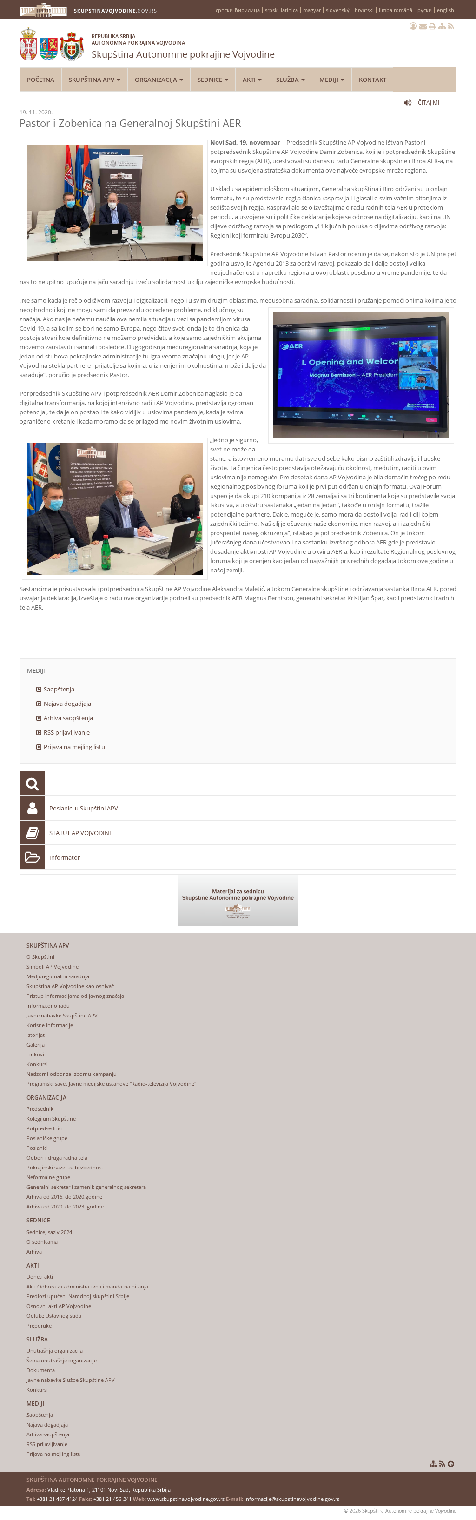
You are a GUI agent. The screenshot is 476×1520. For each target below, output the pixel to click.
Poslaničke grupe (46, 1138)
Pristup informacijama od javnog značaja (75, 995)
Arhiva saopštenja (68, 718)
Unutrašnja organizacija (54, 1350)
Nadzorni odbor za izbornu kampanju (71, 1073)
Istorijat (35, 1034)
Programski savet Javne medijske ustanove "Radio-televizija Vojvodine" (111, 1083)
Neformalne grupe (48, 1177)
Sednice (211, 79)
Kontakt (372, 79)
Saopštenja (59, 689)
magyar (312, 10)
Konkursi (37, 1064)
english (445, 10)
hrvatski (364, 10)
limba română (395, 10)
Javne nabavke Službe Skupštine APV (70, 1379)
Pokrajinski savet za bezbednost (64, 1167)
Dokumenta (40, 1370)
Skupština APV (92, 79)
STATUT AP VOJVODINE (80, 833)
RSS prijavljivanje (67, 732)
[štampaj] (432, 26)
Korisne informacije (49, 1025)
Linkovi (35, 1054)
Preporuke (39, 1325)
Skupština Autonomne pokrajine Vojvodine (183, 46)
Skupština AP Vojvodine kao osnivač (70, 985)
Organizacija (156, 79)
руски (424, 10)
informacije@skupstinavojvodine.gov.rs (292, 1498)
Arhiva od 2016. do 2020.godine (64, 1196)
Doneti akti (39, 1276)
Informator (64, 857)
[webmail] (423, 26)
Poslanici (37, 1147)
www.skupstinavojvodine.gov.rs (186, 1498)
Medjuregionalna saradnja (57, 976)
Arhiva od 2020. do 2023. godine (65, 1206)
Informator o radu (48, 1005)
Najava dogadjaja (67, 703)
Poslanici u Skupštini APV (83, 808)
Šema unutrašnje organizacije (61, 1360)
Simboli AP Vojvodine (52, 966)
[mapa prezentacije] (442, 26)
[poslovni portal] (413, 26)
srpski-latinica (281, 10)
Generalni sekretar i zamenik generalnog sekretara (86, 1186)
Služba (288, 79)
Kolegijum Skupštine (51, 1118)
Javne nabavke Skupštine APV (62, 1015)
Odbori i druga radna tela (56, 1157)
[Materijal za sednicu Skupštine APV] (238, 900)
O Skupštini (40, 956)
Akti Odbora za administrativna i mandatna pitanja (87, 1286)
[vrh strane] (451, 1463)
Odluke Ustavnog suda (53, 1315)
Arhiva (34, 1251)
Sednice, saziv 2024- (50, 1231)
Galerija (35, 1044)
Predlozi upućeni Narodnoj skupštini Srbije (77, 1296)
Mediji (329, 79)
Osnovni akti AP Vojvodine (58, 1305)
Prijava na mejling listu (74, 747)
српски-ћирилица (238, 10)
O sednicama (42, 1241)
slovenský (338, 10)
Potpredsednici (44, 1128)
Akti (250, 79)
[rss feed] (451, 26)
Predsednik (39, 1108)
